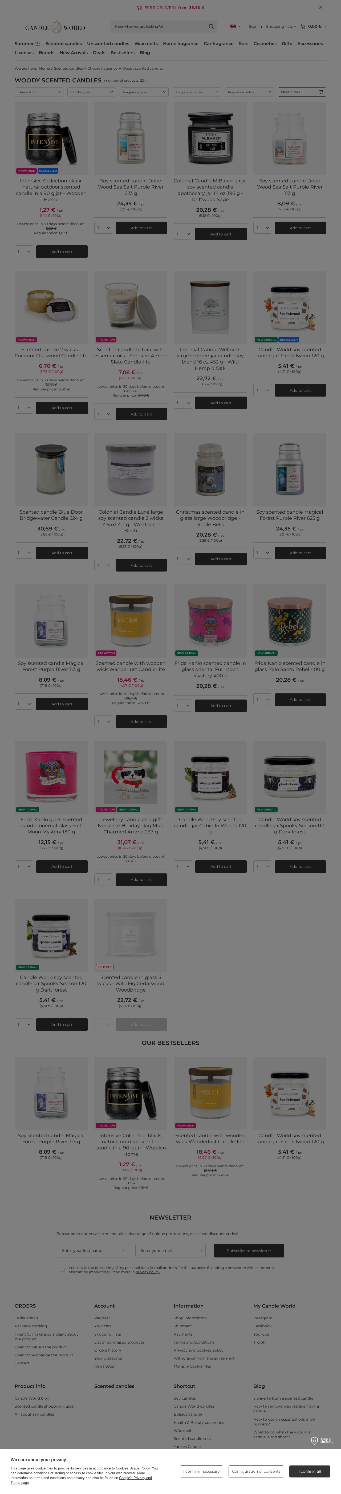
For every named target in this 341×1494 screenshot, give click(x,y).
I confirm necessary (201, 1471)
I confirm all (310, 1471)
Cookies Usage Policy (133, 1468)
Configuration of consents (256, 1471)
